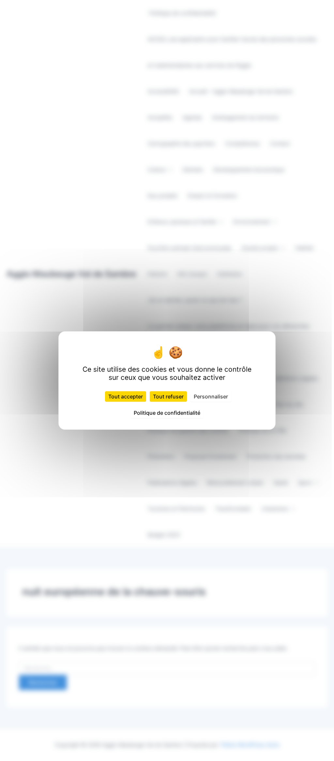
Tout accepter (125, 396)
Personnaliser (211, 396)
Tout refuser (168, 396)
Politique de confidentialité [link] (167, 413)
